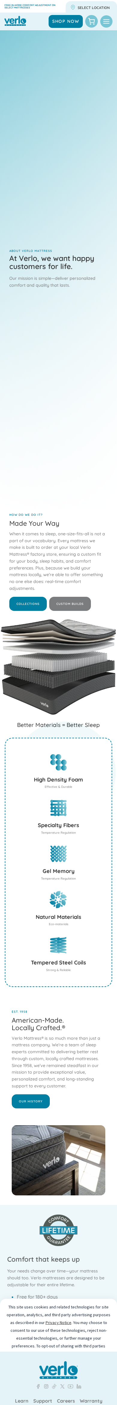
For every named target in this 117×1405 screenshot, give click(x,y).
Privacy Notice (58, 1322)
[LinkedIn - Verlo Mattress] (45, 1386)
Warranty (91, 1401)
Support (42, 1401)
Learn (21, 1401)
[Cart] (91, 21)
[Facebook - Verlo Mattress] (38, 1386)
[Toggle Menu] (106, 21)
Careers (66, 1401)
